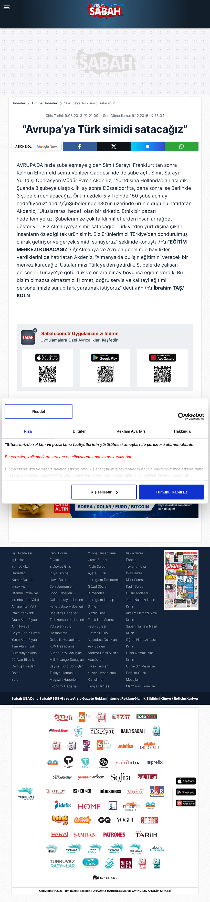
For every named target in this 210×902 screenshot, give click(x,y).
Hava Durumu (60, 580)
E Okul (55, 560)
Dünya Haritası (99, 686)
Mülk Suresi (135, 580)
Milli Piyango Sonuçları (67, 659)
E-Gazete (65, 698)
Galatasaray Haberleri (66, 600)
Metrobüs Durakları (102, 639)
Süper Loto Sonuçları (66, 653)
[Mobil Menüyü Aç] (7, 7)
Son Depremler (61, 586)
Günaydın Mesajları (140, 666)
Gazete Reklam (94, 698)
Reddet (38, 411)
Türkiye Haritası (62, 673)
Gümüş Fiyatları (23, 666)
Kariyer (192, 698)
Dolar (15, 673)
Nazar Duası (97, 613)
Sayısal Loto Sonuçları (66, 666)
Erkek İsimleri (98, 666)
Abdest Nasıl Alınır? (103, 653)
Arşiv (77, 698)
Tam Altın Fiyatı (23, 646)
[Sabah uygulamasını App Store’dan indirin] (47, 368)
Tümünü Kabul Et (171, 492)
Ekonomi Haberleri (64, 686)
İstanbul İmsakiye (25, 593)
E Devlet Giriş (60, 566)
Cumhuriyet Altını (24, 653)
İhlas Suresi (134, 573)
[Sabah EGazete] (181, 619)
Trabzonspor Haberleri (67, 620)
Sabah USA (21, 698)
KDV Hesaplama (62, 646)
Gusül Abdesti (137, 593)
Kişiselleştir (101, 492)
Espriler (132, 560)
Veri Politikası (22, 553)
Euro (15, 679)
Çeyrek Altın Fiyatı (26, 633)
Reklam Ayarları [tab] (131, 431)
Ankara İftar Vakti (24, 606)
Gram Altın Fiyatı (24, 620)
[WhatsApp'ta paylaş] (182, 146)
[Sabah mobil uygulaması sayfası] (29, 336)
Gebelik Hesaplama (65, 639)
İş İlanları (18, 560)
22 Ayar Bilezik (23, 659)
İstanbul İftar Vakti (25, 600)
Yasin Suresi (97, 566)
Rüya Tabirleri (60, 573)
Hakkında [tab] (182, 431)
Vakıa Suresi (135, 553)
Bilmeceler (96, 593)
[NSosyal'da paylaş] (148, 146)
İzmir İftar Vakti (23, 613)
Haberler (18, 103)
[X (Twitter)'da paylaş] (114, 146)
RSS (53, 698)
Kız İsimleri (96, 679)
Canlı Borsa (58, 553)
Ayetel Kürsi (97, 573)
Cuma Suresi (97, 560)
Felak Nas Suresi (101, 620)
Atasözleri (95, 659)
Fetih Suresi (97, 626)
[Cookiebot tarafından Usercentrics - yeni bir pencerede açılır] (181, 416)
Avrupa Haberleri (45, 103)
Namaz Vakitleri (23, 580)
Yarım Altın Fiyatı (24, 639)
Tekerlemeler (136, 566)
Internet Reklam (121, 698)
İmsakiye (18, 586)
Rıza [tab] (28, 431)
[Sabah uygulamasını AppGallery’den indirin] (162, 368)
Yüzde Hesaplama (102, 553)
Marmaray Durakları (140, 686)
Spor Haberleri (61, 593)
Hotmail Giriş (98, 633)
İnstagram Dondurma (104, 580)
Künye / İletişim (173, 698)
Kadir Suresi (135, 586)
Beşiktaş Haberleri (64, 613)
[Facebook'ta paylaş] (80, 146)
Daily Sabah (40, 698)
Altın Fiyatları (21, 626)
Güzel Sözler (98, 586)
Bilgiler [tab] (79, 431)
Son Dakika (20, 566)
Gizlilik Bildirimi (147, 698)
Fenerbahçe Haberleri (66, 606)
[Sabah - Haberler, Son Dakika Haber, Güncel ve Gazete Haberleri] (105, 10)
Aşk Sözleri (96, 646)
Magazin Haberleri (64, 679)
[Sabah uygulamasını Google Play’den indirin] (105, 368)
